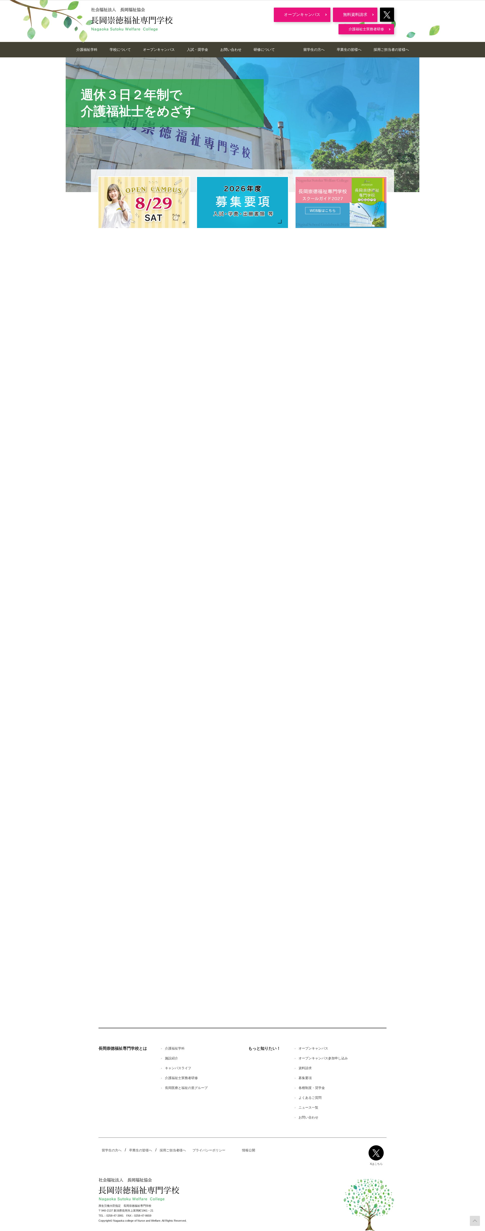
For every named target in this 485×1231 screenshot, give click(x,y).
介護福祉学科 (87, 50)
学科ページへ (128, 510)
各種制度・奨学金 (312, 1088)
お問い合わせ (230, 50)
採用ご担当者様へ (173, 1150)
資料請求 (305, 1068)
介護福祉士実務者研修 (366, 29)
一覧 (103, 307)
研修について (264, 50)
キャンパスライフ (178, 1068)
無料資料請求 (355, 14)
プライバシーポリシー (208, 1150)
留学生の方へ (314, 50)
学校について (120, 50)
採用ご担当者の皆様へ (391, 50)
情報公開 (248, 1150)
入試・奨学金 (197, 50)
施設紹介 (171, 1058)
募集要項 (305, 1078)
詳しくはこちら (123, 836)
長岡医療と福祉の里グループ (186, 1088)
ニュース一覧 (308, 1107)
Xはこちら (376, 1163)
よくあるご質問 (310, 1098)
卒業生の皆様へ (349, 50)
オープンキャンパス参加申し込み (323, 1058)
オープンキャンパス (302, 14)
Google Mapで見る (117, 717)
